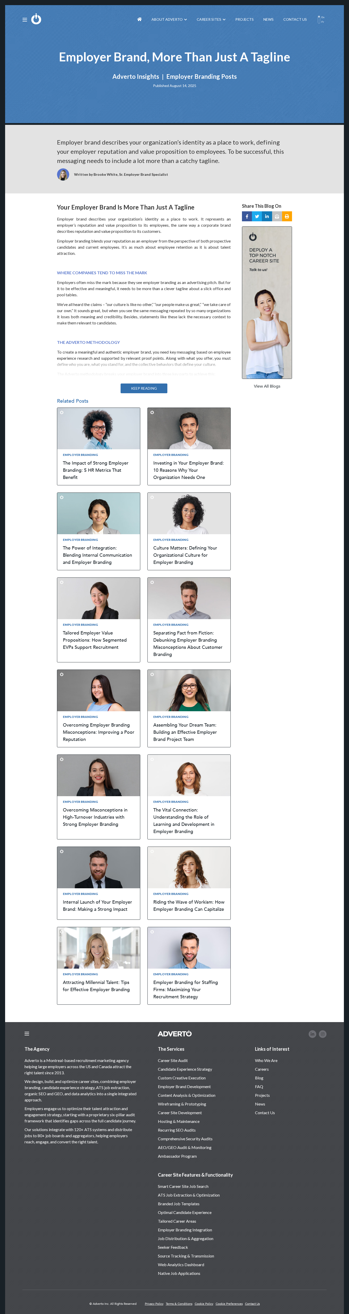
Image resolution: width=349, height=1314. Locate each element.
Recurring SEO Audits (177, 1129)
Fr (322, 21)
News (268, 19)
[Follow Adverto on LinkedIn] (312, 1034)
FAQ (259, 1086)
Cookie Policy (204, 1304)
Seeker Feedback (173, 1247)
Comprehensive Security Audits (185, 1138)
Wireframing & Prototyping (182, 1103)
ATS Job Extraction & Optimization (189, 1194)
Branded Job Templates (179, 1203)
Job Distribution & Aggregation (185, 1238)
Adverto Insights (135, 76)
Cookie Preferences (229, 1304)
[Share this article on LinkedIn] (267, 216)
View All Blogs (267, 386)
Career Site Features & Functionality (195, 1175)
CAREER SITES (209, 19)
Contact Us (295, 19)
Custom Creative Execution (182, 1077)
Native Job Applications (179, 1273)
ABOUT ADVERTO (167, 19)
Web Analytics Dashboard (181, 1264)
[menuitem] (139, 19)
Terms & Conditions (179, 1304)
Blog (259, 1077)
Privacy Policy (154, 1304)
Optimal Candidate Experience (185, 1212)
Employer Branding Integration (185, 1229)
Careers (262, 1069)
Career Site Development (180, 1112)
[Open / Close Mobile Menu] (24, 20)
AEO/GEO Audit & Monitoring (185, 1147)
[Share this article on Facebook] (247, 216)
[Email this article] (277, 216)
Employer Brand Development (184, 1086)
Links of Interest (272, 1049)
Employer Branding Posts (201, 76)
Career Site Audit (173, 1060)
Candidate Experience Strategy (185, 1069)
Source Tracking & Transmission (186, 1255)
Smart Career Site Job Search (183, 1186)
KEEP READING (144, 388)
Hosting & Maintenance (179, 1121)
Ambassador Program (177, 1156)
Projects (244, 19)
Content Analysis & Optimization (186, 1095)
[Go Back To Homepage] (139, 19)
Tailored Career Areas (177, 1221)
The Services (171, 1049)
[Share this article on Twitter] (257, 216)
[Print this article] (287, 216)
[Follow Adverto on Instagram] (323, 1034)
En (322, 17)
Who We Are (266, 1060)
